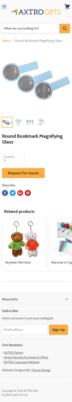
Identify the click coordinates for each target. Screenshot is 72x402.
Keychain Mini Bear (18, 262)
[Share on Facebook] (5, 193)
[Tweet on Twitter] (13, 193)
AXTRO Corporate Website (22, 362)
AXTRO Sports (13, 353)
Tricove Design (41, 370)
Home (6, 41)
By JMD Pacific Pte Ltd (15, 394)
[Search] (64, 28)
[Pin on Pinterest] (28, 193)
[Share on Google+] (20, 193)
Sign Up (58, 329)
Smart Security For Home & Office (26, 357)
